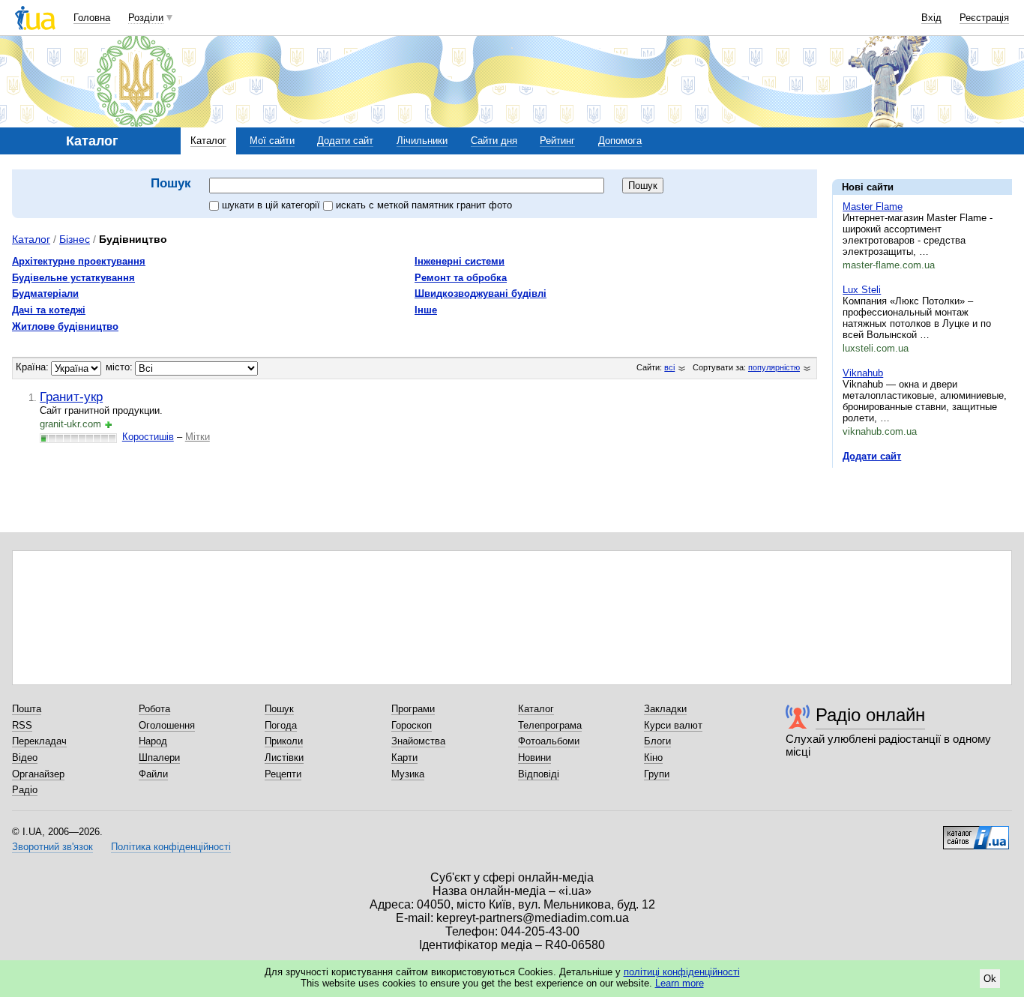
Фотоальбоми (548, 741)
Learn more (679, 983)
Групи (656, 774)
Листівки (284, 757)
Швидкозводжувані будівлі (480, 293)
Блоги (657, 741)
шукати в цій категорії (272, 205)
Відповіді (538, 774)
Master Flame (873, 206)
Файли (153, 774)
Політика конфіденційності (171, 846)
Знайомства (418, 741)
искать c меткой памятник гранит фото (424, 205)
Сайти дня (494, 140)
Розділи (145, 17)
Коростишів (148, 436)
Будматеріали (45, 293)
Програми (413, 708)
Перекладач (39, 741)
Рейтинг (557, 140)
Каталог (208, 140)
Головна (91, 17)
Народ (153, 741)
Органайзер (38, 774)
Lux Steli (862, 289)
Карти (404, 757)
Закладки (665, 708)
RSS (22, 725)
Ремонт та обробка (461, 277)
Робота (154, 708)
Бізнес (74, 239)
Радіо (24, 789)
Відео (24, 757)
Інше (426, 310)
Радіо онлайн (870, 715)
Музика (407, 774)
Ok (990, 978)
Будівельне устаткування (73, 277)
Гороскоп (411, 725)
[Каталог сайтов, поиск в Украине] (976, 832)
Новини (534, 757)
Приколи (284, 741)
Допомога (620, 140)
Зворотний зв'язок (52, 846)
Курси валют (673, 725)
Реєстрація (984, 17)
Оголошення (167, 725)
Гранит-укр (71, 396)
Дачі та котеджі (48, 310)
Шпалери (159, 757)
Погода (281, 725)
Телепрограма (550, 725)
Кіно (653, 757)
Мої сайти (272, 140)
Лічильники (422, 140)
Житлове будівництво (65, 326)
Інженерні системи (460, 261)
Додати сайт (345, 140)
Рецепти (283, 774)
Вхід (931, 17)
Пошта (26, 708)
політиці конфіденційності (682, 972)
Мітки (197, 436)
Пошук (279, 708)
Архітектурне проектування (78, 261)
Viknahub (863, 373)
